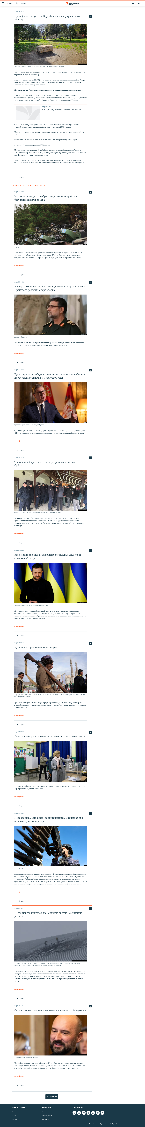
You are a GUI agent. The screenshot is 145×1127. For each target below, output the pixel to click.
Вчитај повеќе (52, 1097)
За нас (14, 1116)
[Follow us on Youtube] (84, 1113)
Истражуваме (47, 1116)
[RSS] (93, 1113)
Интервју (45, 1119)
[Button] (20, 177)
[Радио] (139, 3)
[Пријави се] (102, 1113)
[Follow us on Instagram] (88, 1113)
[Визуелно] (133, 3)
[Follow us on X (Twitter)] (79, 1113)
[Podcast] (98, 1113)
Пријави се (15, 1112)
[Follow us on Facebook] (74, 1113)
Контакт (15, 1119)
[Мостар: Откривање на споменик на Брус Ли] (28, 113)
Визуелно (45, 1112)
